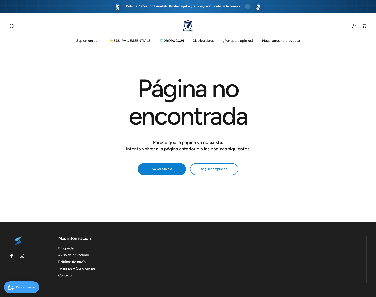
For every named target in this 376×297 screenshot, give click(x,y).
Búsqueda (66, 248)
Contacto (65, 275)
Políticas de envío (72, 261)
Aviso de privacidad (73, 255)
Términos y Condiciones (76, 268)
